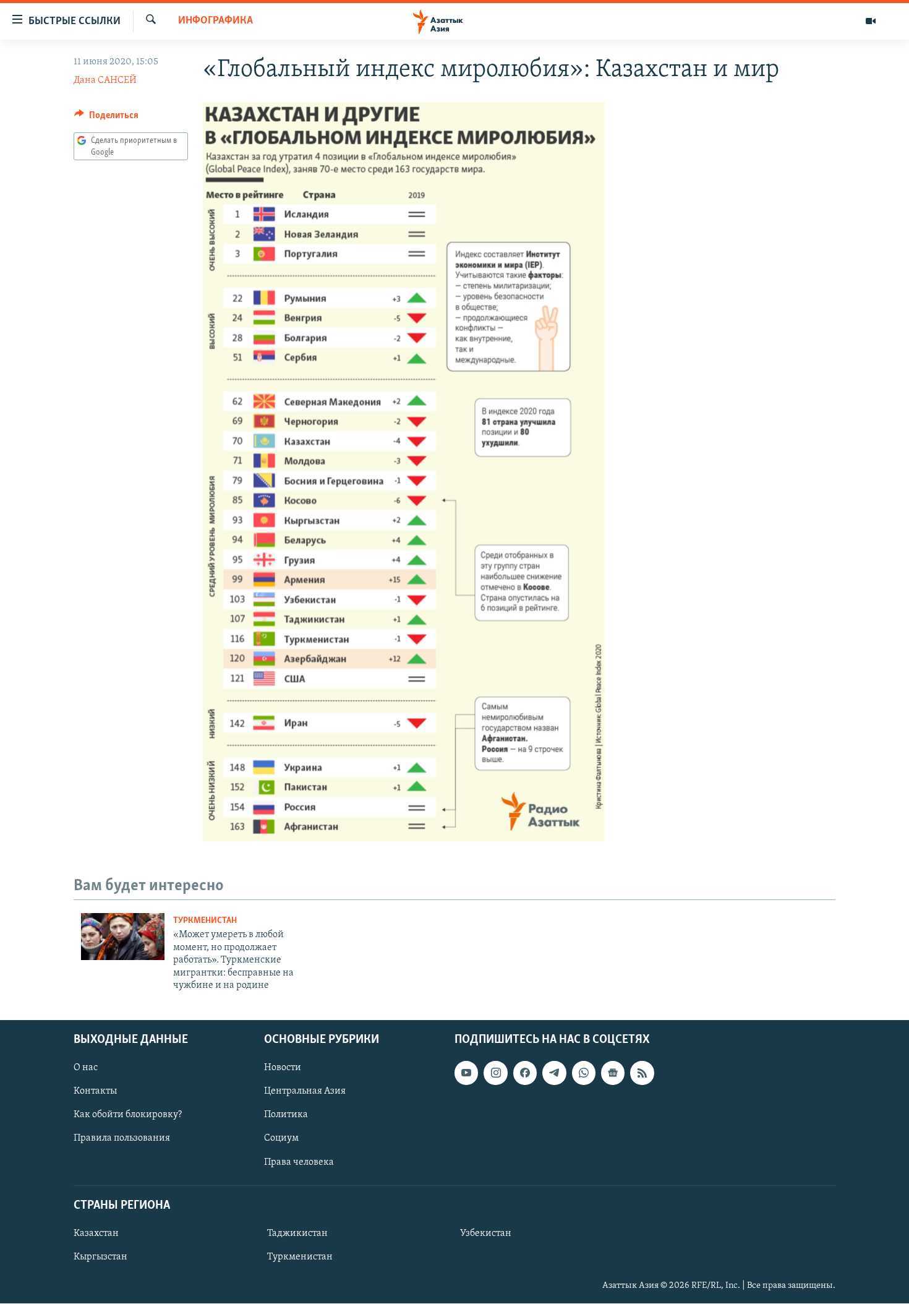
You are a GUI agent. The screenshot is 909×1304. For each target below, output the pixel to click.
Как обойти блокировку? (128, 1115)
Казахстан (96, 1233)
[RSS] (642, 1073)
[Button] (106, 118)
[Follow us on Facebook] (525, 1073)
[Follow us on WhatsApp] (583, 1073)
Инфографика (215, 21)
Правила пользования (122, 1139)
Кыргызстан (100, 1257)
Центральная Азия (305, 1092)
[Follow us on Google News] (613, 1073)
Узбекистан (485, 1233)
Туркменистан (205, 920)
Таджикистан (297, 1233)
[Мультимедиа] (870, 21)
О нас (86, 1068)
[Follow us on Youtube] (466, 1073)
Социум (281, 1139)
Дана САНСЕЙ (105, 80)
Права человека (299, 1162)
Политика (286, 1115)
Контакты (95, 1092)
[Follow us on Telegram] (554, 1073)
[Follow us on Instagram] (495, 1073)
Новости (282, 1068)
